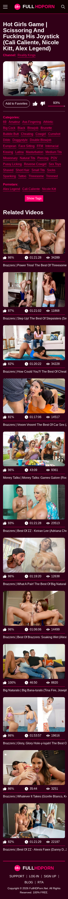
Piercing (43, 158)
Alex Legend (11, 189)
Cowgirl (41, 134)
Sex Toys (55, 164)
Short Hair (22, 170)
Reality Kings (27, 55)
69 (4, 121)
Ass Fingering (31, 121)
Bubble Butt (11, 134)
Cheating (27, 134)
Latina (19, 152)
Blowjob (32, 127)
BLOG (29, 882)
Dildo (6, 140)
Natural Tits (27, 158)
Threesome (36, 176)
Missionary (10, 158)
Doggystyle (20, 140)
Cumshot (54, 134)
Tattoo (22, 176)
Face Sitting (27, 146)
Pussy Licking (12, 164)
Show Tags (34, 198)
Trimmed (52, 176)
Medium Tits (54, 152)
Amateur (14, 121)
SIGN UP (50, 876)
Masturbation (34, 152)
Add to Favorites (16, 103)
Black (21, 127)
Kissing (8, 152)
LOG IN (34, 876)
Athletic (48, 121)
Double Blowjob (40, 140)
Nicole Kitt (49, 189)
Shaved (8, 170)
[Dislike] (42, 103)
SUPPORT (16, 876)
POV (54, 158)
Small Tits (38, 170)
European (9, 146)
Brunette (46, 127)
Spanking (9, 176)
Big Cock (9, 127)
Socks (51, 170)
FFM (40, 146)
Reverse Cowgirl (35, 164)
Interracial (52, 146)
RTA (41, 882)
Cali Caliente (31, 189)
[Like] (35, 103)
